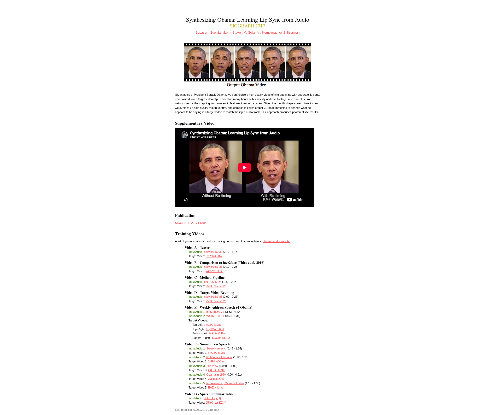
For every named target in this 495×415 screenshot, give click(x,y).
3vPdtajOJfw (214, 256)
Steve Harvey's (216, 348)
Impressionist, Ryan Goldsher (225, 383)
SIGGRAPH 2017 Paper (190, 222)
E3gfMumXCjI (215, 329)
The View (212, 365)
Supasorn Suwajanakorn (212, 32)
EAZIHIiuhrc (216, 387)
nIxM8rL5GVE (213, 251)
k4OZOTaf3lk (214, 271)
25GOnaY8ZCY (216, 286)
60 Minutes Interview (219, 357)
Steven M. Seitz (243, 32)
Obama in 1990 (216, 374)
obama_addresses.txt (276, 241)
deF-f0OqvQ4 (212, 281)
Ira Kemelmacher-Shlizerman (278, 32)
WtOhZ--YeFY (215, 316)
